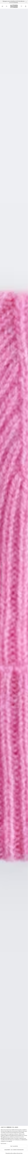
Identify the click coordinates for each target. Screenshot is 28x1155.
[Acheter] (2, 6)
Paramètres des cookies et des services (14, 1153)
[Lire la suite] (14, 2)
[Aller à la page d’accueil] (14, 6)
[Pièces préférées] (21, 6)
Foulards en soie (1, 588)
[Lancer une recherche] (6, 6)
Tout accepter (14, 1146)
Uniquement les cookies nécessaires (14, 1149)
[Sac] (26, 6)
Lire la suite (3, 1143)
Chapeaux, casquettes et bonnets (1, 571)
